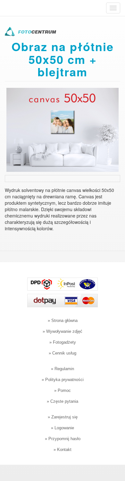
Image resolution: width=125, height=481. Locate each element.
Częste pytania (64, 401)
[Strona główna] (30, 32)
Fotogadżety (64, 342)
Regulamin (64, 368)
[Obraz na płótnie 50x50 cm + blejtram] (62, 129)
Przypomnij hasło (64, 438)
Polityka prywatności (64, 379)
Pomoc (64, 390)
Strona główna (64, 320)
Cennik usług (64, 353)
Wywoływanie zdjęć (64, 331)
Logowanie (64, 427)
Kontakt (64, 449)
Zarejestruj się (64, 417)
